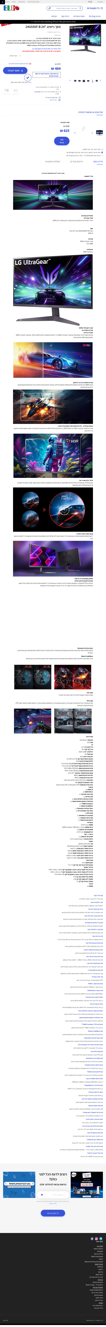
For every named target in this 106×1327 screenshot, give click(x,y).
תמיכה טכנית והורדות (33, 1)
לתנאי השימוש (53, 1203)
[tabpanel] (85, 25)
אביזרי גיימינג (99, 1300)
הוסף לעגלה (14, 70)
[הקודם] (100, 80)
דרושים (14, 1)
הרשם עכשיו (53, 1213)
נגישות (101, 1259)
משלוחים (100, 1267)
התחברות (100, 2)
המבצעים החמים (98, 1282)
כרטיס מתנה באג (98, 1305)
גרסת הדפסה (53, 100)
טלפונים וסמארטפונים (96, 1290)
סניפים (54, 16)
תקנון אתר (100, 1251)
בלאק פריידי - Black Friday (94, 1285)
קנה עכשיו (62, 141)
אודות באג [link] (100, 1246)
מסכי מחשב (99, 1298)
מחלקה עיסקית (98, 1249)
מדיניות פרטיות (98, 1254)
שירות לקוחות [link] (99, 1264)
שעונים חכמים (98, 1295)
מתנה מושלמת (79, 16)
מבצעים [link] (100, 1280)
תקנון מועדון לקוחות (97, 1256)
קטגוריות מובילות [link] (98, 1287)
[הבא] (70, 80)
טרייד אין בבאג (98, 1308)
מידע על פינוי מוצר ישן (96, 1277)
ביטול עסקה (21, 1)
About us (6, 1)
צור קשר (100, 1272)
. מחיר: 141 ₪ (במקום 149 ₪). (83, 152)
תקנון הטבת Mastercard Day (94, 1262)
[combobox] (65, 8)
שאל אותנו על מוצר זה (51, 97)
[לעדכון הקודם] (105, 21)
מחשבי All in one (97, 1293)
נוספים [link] (101, 1303)
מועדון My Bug (95, 16)
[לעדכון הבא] (1, 21)
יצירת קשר (65, 16)
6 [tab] (88, 75)
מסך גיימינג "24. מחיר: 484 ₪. (91, 149)
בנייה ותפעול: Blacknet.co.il (95, 1320)
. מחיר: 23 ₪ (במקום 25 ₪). (83, 156)
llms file (5, 1320)
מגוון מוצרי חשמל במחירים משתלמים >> (53, 21)
